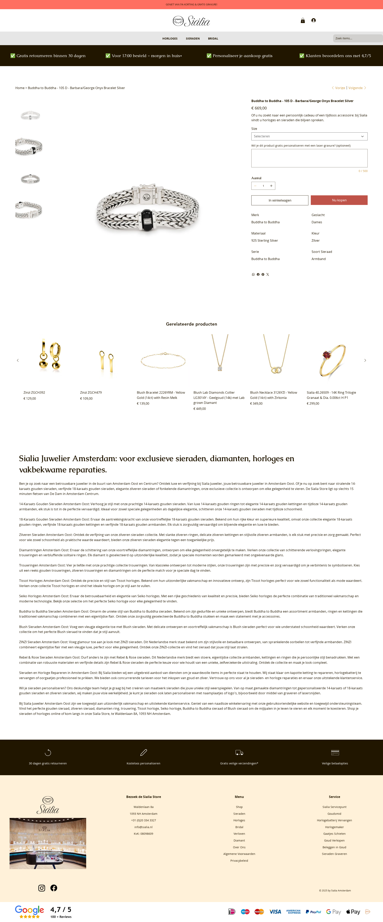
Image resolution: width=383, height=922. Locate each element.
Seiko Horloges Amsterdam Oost (43, 596)
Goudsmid (334, 814)
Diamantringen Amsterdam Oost (43, 550)
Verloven (239, 834)
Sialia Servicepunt (334, 807)
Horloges (239, 820)
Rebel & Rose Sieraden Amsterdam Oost (49, 657)
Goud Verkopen (334, 840)
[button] (303, 20)
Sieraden (239, 814)
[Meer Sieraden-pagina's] (201, 38)
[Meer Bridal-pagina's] (220, 38)
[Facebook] (258, 274)
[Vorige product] (17, 360)
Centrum (150, 483)
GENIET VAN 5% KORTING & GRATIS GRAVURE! (191, 4)
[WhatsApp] (253, 274)
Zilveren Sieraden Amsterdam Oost (45, 535)
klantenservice (179, 703)
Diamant (239, 840)
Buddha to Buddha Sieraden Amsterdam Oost (53, 611)
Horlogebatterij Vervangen (334, 820)
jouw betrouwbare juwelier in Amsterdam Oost (259, 483)
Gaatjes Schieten (334, 834)
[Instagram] (41, 887)
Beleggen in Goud (334, 847)
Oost (134, 483)
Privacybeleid (239, 860)
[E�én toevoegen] (271, 186)
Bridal (239, 827)
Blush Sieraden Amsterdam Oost (43, 627)
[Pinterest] (263, 274)
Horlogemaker (334, 827)
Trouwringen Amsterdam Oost (42, 565)
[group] (191, 372)
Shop (239, 807)
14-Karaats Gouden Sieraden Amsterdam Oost (54, 504)
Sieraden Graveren (334, 854)
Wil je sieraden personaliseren (42, 688)
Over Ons (239, 847)
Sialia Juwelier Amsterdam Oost (47, 703)
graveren (290, 693)
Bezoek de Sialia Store (143, 797)
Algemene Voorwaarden (239, 854)
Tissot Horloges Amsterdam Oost (44, 580)
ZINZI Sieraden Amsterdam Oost (43, 642)
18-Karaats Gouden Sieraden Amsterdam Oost (54, 519)
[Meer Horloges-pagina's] (179, 38)
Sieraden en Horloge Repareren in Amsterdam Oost (58, 673)
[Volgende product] (365, 360)
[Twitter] (268, 274)
